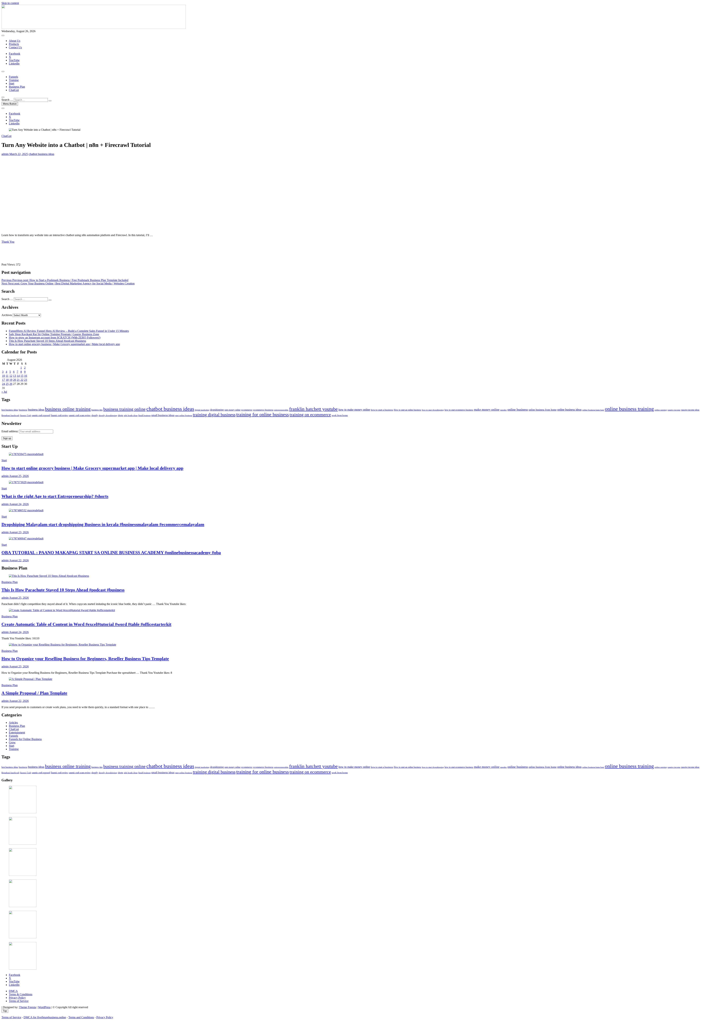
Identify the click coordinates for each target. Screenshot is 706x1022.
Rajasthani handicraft (10, 415)
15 (21, 375)
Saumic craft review (59, 415)
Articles (13, 722)
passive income (674, 410)
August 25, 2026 (19, 476)
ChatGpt (14, 90)
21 (18, 379)
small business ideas (162, 415)
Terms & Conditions (20, 994)
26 (10, 383)
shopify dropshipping (108, 415)
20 (14, 379)
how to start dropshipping (433, 410)
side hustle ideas (131, 415)
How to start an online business (407, 410)
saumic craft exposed (41, 415)
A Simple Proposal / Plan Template (34, 693)
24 (3, 383)
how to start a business (382, 409)
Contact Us (15, 47)
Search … (7, 99)
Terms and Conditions (81, 1017)
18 (7, 379)
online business (517, 409)
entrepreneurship (281, 410)
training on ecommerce (310, 414)
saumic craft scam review (80, 415)
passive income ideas (690, 410)
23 (25, 379)
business (23, 409)
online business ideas (569, 409)
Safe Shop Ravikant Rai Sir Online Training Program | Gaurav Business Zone (54, 334)
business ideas (36, 409)
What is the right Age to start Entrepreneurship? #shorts (54, 496)
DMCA (13, 991)
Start (11, 83)
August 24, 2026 (19, 504)
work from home (340, 415)
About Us (14, 40)
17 (3, 379)
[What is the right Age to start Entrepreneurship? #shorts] (26, 482)
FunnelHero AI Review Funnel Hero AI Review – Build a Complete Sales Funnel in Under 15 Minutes (69, 330)
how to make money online (354, 409)
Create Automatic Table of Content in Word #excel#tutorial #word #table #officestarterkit (86, 624)
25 (7, 383)
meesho (503, 410)
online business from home (543, 409)
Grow (12, 742)
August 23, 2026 (19, 532)
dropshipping (217, 409)
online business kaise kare (593, 410)
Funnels (13, 76)
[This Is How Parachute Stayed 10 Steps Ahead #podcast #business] (49, 575)
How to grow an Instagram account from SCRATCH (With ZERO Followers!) (54, 337)
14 (18, 375)
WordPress (44, 1007)
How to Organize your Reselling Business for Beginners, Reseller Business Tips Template (85, 658)
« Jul (4, 391)
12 (10, 375)
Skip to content (10, 3)
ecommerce (246, 409)
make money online (487, 409)
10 (3, 375)
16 (25, 375)
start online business (183, 415)
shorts (120, 415)
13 (14, 375)
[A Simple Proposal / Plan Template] (30, 679)
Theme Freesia (27, 1007)
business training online (124, 409)
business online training (68, 409)
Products (14, 44)
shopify (94, 415)
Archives (6, 315)
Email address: (10, 431)
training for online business (262, 414)
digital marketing (202, 410)
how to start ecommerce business (459, 410)
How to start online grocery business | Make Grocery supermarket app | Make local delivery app (64, 344)
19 (10, 379)
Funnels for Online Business (25, 739)
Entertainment (17, 732)
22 (21, 379)
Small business (144, 415)
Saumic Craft (25, 415)
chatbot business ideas (41, 154)
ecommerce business (263, 410)
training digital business (214, 414)
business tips (97, 410)
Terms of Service (18, 1001)
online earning (661, 410)
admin (5, 154)
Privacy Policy (17, 997)
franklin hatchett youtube (313, 409)
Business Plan (17, 86)
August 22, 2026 (19, 560)
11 (7, 375)
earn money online (232, 410)
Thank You (7, 241)
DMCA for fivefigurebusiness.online (45, 1017)
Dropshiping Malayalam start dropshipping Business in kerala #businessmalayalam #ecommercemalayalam (102, 524)
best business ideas (9, 410)
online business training (629, 409)
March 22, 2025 (18, 154)
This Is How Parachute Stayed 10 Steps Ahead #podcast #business (47, 340)
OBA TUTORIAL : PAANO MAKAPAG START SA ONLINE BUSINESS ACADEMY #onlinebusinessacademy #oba (111, 552)
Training (14, 80)
